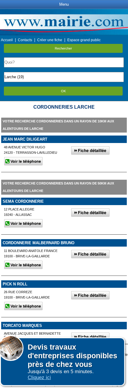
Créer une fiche (49, 40)
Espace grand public (84, 40)
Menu (64, 4)
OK (63, 91)
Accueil (7, 40)
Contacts (25, 40)
